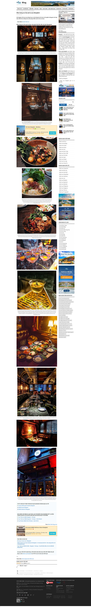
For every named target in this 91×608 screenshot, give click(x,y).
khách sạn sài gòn (62, 313)
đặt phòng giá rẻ (70, 332)
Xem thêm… (61, 30)
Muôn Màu (71, 8)
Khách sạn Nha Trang (63, 151)
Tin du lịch (70, 596)
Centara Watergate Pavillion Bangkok (26, 505)
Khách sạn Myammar (63, 182)
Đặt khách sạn (52, 8)
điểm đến (60, 327)
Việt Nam (60, 325)
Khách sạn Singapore (63, 188)
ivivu (71, 308)
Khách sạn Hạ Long (63, 161)
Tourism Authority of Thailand (70, 588)
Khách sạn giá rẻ (70, 310)
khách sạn (64, 310)
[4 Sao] (19, 563)
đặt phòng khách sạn (62, 333)
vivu (68, 323)
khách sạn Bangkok (27, 553)
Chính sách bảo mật (60, 590)
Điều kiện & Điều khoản (59, 589)
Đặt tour (45, 8)
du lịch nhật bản (67, 303)
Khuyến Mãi (25, 8)
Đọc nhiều (63, 104)
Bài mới (70, 104)
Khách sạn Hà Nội (62, 145)
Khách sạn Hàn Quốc (63, 172)
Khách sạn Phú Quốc (63, 155)
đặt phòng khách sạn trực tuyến (64, 335)
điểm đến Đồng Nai (62, 328)
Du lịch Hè (63, 596)
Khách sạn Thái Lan (20, 574)
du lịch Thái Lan (43, 572)
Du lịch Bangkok (21, 570)
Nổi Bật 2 (41, 570)
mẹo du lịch (70, 320)
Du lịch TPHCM (67, 306)
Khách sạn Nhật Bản (63, 184)
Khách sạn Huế (62, 149)
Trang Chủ (19, 8)
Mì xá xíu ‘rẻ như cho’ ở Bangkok (24, 541)
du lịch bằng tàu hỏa (62, 300)
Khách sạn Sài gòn (63, 159)
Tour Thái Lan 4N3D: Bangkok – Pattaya (26, 517)
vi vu (70, 323)
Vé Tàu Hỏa (65, 8)
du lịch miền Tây (61, 303)
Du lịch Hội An (71, 301)
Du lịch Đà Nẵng (61, 308)
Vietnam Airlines (69, 592)
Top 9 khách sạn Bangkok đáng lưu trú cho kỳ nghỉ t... (68, 120)
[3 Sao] (18, 563)
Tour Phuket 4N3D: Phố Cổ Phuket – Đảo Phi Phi (28, 520)
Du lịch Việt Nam (57, 596)
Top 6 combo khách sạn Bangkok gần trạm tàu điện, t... (68, 131)
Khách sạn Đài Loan (63, 170)
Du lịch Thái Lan (25, 21)
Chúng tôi (48, 587)
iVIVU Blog (48, 588)
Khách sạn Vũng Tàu (63, 163)
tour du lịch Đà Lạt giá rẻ (63, 323)
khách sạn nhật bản (69, 311)
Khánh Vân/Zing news (52, 524)
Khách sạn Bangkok (63, 78)
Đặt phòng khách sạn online (67, 325)
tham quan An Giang (65, 322)
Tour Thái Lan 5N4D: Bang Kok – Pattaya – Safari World (30, 519)
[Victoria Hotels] (64, 582)
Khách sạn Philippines (63, 186)
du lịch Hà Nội (66, 301)
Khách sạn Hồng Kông (63, 174)
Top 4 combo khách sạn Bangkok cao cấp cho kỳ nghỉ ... (68, 114)
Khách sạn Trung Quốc (63, 192)
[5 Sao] (20, 563)
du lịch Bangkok (37, 572)
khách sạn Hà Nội (62, 311)
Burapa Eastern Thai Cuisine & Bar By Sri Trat (26, 572)
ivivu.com (60, 310)
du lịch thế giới (61, 306)
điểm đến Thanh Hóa (66, 327)
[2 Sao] (17, 563)
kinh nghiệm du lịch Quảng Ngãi (64, 318)
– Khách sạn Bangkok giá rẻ (66, 80)
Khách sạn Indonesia (63, 176)
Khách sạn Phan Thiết (63, 153)
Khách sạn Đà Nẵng (63, 143)
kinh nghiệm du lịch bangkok (28, 574)
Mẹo (41, 8)
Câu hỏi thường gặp (60, 592)
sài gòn (60, 322)
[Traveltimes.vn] (66, 264)
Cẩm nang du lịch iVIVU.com (28, 558)
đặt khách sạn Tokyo (62, 330)
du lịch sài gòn (61, 305)
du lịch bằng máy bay (65, 298)
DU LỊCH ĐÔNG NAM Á (29, 570)
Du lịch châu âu (69, 300)
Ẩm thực (36, 8)
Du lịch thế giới (57, 597)
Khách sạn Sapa (62, 157)
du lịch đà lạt (67, 308)
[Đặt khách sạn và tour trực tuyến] (66, 206)
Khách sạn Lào (62, 178)
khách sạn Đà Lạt (68, 313)
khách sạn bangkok (50, 572)
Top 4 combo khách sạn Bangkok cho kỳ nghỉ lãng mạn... (68, 108)
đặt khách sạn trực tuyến (63, 332)
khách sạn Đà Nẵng (62, 315)
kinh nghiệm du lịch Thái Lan (38, 574)
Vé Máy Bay (59, 8)
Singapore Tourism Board (70, 590)
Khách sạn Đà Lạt (62, 141)
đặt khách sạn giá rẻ (69, 328)
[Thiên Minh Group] (58, 582)
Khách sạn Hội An (62, 147)
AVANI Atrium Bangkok (23, 507)
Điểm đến (31, 8)
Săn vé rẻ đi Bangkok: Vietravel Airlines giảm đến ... (68, 126)
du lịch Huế (61, 301)
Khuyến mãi (48, 596)
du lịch (60, 298)
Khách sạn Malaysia (63, 180)
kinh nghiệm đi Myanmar (63, 320)
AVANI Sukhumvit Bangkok (24, 509)
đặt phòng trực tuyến (62, 337)
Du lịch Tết (63, 597)
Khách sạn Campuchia (63, 168)
